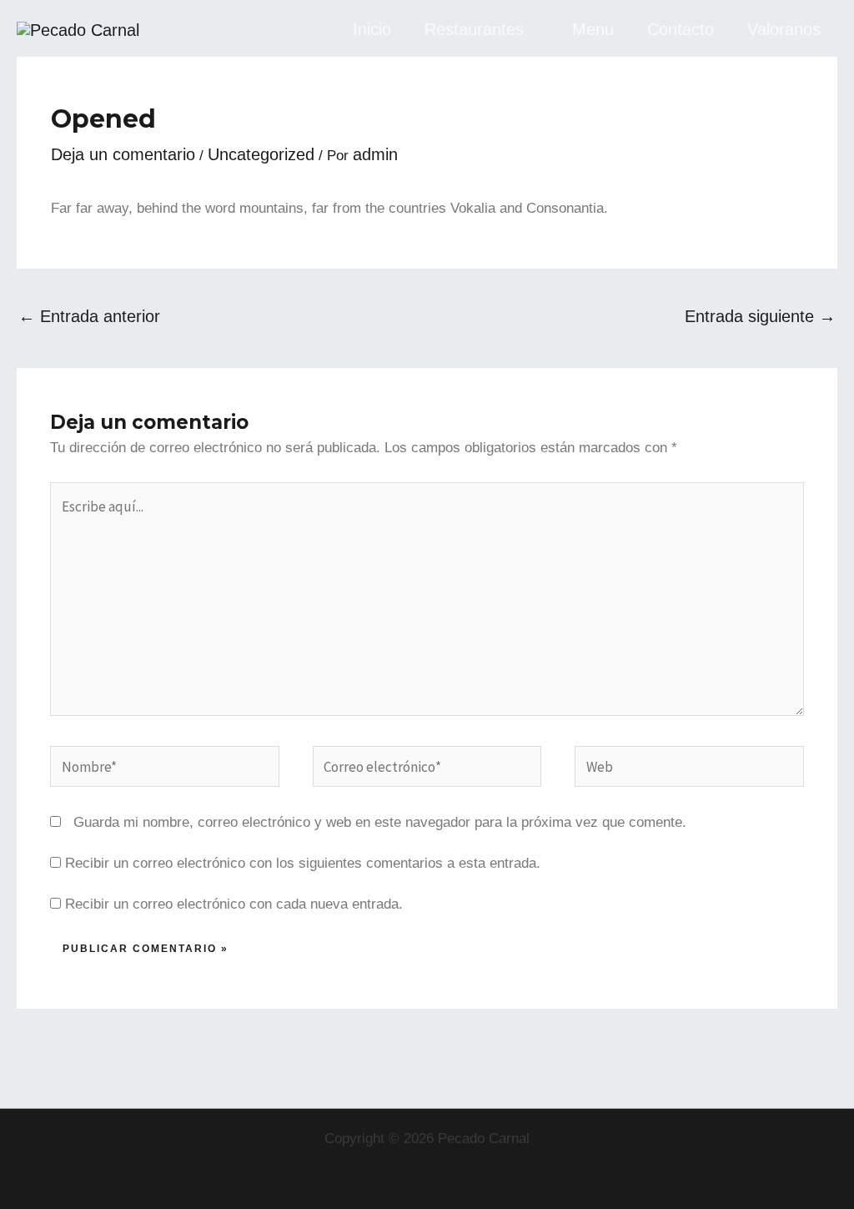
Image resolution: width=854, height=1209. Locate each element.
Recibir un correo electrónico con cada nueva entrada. (234, 904)
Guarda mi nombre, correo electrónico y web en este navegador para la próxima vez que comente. (379, 822)
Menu (593, 29)
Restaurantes (474, 29)
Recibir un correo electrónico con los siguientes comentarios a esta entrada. (302, 863)
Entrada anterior (89, 316)
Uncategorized (261, 154)
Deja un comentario (123, 154)
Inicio (372, 29)
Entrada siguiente (760, 316)
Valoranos (784, 29)
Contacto (680, 29)
